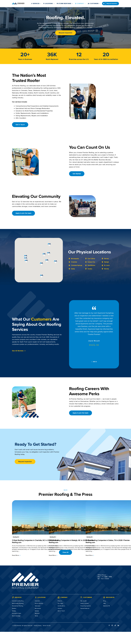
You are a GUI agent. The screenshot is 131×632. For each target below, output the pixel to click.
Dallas (73, 269)
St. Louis (107, 265)
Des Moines (91, 265)
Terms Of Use (47, 612)
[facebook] (109, 612)
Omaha (90, 269)
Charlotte (74, 262)
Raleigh (106, 262)
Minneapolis (75, 258)
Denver (106, 258)
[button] (26, 261)
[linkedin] (118, 612)
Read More (15, 542)
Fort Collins (91, 258)
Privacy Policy (38, 612)
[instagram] (112, 612)
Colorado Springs (76, 265)
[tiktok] (115, 612)
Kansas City (91, 262)
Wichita (106, 269)
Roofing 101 (16, 524)
